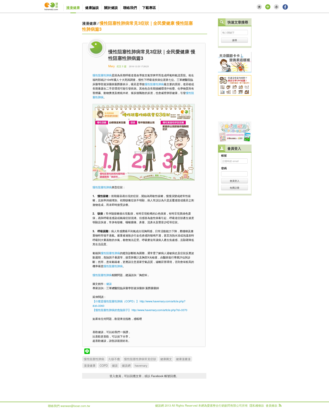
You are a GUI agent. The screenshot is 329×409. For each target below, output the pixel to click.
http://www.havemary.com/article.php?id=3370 (159, 310)
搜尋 (234, 40)
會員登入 (234, 180)
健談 (109, 284)
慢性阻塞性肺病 (102, 75)
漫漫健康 (89, 23)
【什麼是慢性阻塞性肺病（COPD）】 (116, 301)
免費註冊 (234, 187)
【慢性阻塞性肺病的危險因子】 (112, 310)
